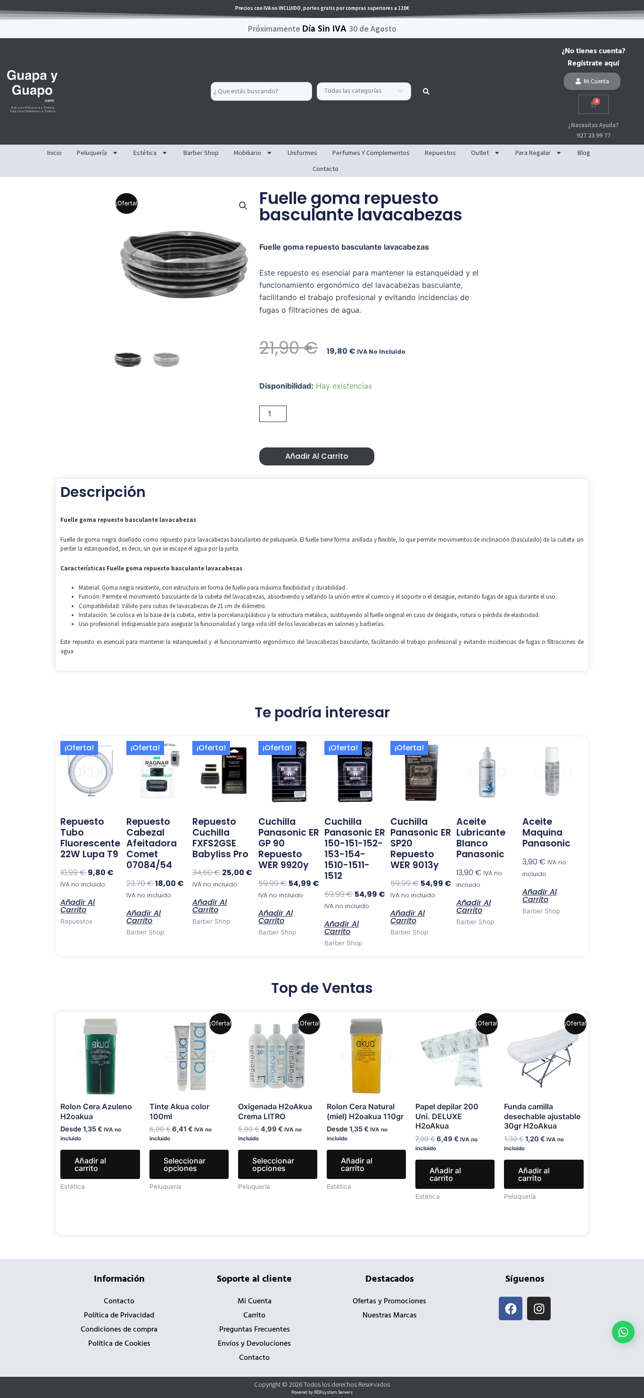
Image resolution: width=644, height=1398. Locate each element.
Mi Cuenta (255, 1301)
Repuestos (440, 152)
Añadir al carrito (316, 456)
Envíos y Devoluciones (254, 1344)
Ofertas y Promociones (389, 1301)
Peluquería (92, 152)
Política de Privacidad (119, 1315)
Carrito (254, 1315)
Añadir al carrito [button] (77, 905)
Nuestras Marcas (390, 1315)
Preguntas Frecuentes (254, 1330)
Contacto (326, 168)
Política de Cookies (119, 1344)
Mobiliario (247, 152)
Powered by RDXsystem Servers (322, 1392)
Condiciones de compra (119, 1330)
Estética (145, 152)
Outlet (480, 152)
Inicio (54, 152)
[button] (243, 205)
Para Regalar (533, 152)
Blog (584, 152)
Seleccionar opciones (185, 1164)
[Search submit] (426, 91)
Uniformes (302, 152)
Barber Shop (201, 152)
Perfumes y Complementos (371, 152)
